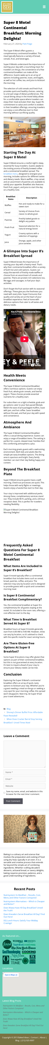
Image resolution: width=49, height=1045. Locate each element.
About (42, 1037)
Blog (9, 709)
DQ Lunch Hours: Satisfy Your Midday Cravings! (21, 921)
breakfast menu (11, 173)
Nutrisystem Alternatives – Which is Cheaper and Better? (24, 902)
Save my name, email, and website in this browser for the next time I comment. (24, 792)
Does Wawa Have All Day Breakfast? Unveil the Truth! (23, 909)
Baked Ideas (23, 1037)
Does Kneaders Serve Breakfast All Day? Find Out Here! (24, 915)
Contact (34, 1037)
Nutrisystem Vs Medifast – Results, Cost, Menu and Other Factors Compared (22, 896)
